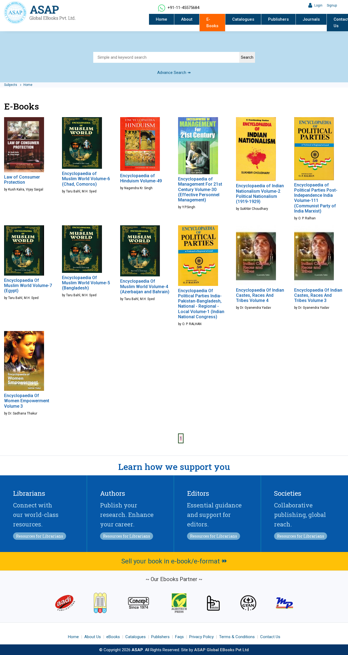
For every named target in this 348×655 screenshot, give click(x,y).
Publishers (278, 19)
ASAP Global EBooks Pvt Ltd (221, 649)
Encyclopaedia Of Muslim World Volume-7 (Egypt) (28, 285)
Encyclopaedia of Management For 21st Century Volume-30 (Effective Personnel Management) (200, 189)
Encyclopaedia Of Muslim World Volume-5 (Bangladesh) (86, 283)
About (186, 19)
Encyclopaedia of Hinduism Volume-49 (141, 178)
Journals (311, 19)
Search (247, 57)
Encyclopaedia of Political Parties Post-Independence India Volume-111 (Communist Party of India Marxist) (315, 198)
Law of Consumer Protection (22, 179)
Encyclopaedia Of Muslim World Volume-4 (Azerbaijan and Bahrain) (144, 286)
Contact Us (270, 636)
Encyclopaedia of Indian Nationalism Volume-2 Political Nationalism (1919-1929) (260, 193)
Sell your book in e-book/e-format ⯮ (174, 561)
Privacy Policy (201, 636)
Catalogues (243, 19)
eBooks (113, 636)
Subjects (11, 85)
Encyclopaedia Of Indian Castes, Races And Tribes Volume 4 (260, 295)
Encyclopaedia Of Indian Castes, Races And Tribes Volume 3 (318, 295)
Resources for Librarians (39, 536)
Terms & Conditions (237, 636)
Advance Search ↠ (174, 72)
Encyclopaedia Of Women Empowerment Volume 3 (26, 400)
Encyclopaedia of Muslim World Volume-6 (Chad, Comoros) (86, 178)
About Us (92, 636)
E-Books (212, 22)
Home (161, 19)
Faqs (179, 636)
